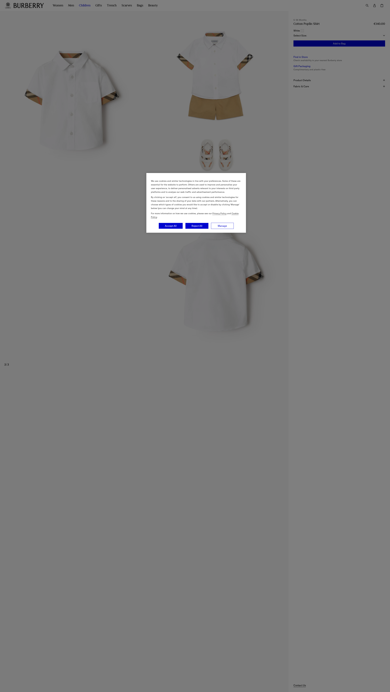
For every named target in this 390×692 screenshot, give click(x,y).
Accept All (171, 226)
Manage (222, 226)
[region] (196, 203)
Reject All (197, 226)
